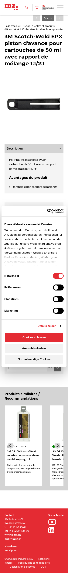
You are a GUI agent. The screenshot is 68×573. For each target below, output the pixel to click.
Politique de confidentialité (34, 562)
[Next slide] (57, 446)
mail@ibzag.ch (13, 538)
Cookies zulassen (34, 337)
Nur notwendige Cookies (34, 359)
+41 (10, 530)
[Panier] (36, 7)
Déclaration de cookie (22, 566)
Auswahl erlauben (34, 348)
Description (15, 148)
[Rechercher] (26, 7)
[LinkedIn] (53, 530)
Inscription (11, 550)
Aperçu (48, 18)
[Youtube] (53, 522)
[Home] (11, 7)
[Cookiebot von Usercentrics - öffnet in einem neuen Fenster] (48, 211)
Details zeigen (47, 325)
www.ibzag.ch (13, 534)
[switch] (58, 287)
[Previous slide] (11, 446)
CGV (43, 566)
